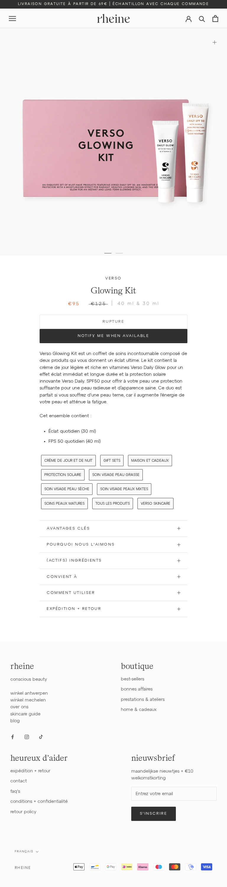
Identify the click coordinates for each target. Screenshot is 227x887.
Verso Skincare (155, 504)
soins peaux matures (64, 504)
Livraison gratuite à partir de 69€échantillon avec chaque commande (113, 4)
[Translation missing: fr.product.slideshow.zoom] (214, 42)
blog (15, 721)
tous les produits (112, 504)
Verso (113, 278)
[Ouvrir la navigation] (12, 18)
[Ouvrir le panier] (215, 18)
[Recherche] (202, 18)
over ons (19, 707)
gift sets (111, 461)
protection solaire (62, 475)
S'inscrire (153, 814)
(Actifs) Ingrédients (74, 560)
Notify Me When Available (113, 336)
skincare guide (25, 714)
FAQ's (15, 791)
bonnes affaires (137, 689)
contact (18, 781)
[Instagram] (27, 736)
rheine (23, 868)
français (24, 851)
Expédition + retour (74, 609)
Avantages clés (68, 528)
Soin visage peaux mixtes (124, 489)
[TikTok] (41, 736)
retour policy (23, 812)
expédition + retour (30, 771)
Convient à (62, 577)
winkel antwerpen (29, 693)
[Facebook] (12, 736)
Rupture (113, 322)
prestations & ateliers (143, 699)
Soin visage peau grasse (116, 475)
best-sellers (132, 679)
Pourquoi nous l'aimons (81, 544)
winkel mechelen (28, 700)
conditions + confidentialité (39, 801)
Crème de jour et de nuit (68, 461)
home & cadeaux (139, 709)
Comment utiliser (71, 593)
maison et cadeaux (150, 461)
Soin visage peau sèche (66, 489)
